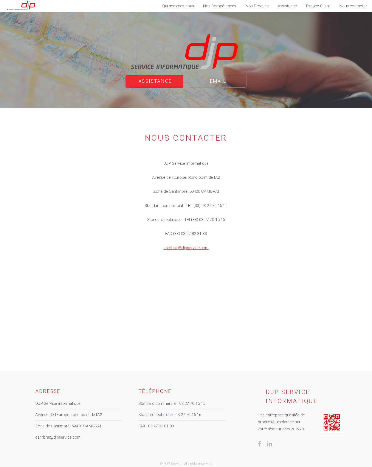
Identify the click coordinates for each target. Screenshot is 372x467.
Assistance (155, 81)
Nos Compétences (219, 6)
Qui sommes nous (178, 6)
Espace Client (318, 6)
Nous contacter (353, 6)
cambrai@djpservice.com (186, 247)
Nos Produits (257, 6)
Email (218, 81)
